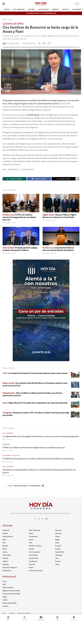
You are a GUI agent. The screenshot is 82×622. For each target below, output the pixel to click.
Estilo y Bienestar (34, 530)
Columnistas (7, 555)
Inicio (7, 9)
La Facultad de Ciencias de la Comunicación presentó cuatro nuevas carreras (35, 373)
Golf (30, 543)
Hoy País (31, 9)
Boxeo (5, 549)
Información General (36, 570)
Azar (4, 543)
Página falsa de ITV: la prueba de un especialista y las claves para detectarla (35, 402)
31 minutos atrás (8, 450)
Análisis (55, 9)
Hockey (31, 549)
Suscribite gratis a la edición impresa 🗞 (41, 13)
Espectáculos (7, 570)
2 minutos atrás (8, 439)
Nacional (8, 210)
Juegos (5, 597)
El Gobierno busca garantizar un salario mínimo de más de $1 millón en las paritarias (38, 458)
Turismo (58, 561)
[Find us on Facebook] (35, 519)
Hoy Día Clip (33, 558)
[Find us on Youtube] (47, 519)
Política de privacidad (9, 603)
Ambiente (6, 530)
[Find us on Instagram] (42, 519)
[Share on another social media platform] (77, 178)
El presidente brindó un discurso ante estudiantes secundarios (58, 248)
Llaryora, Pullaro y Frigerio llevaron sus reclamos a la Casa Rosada (59, 215)
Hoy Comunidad (34, 552)
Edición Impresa (8, 587)
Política (65, 9)
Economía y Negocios (11, 455)
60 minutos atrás (9, 475)
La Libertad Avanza (28, 169)
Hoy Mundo (43, 9)
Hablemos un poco (35, 546)
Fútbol (31, 533)
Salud (57, 543)
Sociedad (58, 546)
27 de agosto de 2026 (10, 222)
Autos (5, 539)
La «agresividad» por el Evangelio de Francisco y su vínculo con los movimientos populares (41, 436)
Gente (31, 539)
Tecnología (58, 555)
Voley (57, 564)
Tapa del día (59, 552)
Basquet (5, 546)
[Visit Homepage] (41, 3)
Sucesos (57, 549)
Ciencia (5, 552)
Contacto (6, 606)
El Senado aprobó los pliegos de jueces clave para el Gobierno (20, 248)
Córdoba (47, 210)
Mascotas (58, 530)
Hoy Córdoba (19, 9)
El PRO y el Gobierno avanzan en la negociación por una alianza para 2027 (19, 217)
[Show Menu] (4, 3)
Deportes (6, 564)
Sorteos (5, 600)
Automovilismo (8, 536)
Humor (31, 567)
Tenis (57, 558)
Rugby (57, 539)
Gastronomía (33, 536)
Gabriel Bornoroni (13, 169)
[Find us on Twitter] (39, 519)
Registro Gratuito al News (11, 590)
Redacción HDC (14, 43)
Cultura (5, 561)
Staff (4, 584)
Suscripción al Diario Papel (11, 594)
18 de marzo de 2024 (29, 43)
